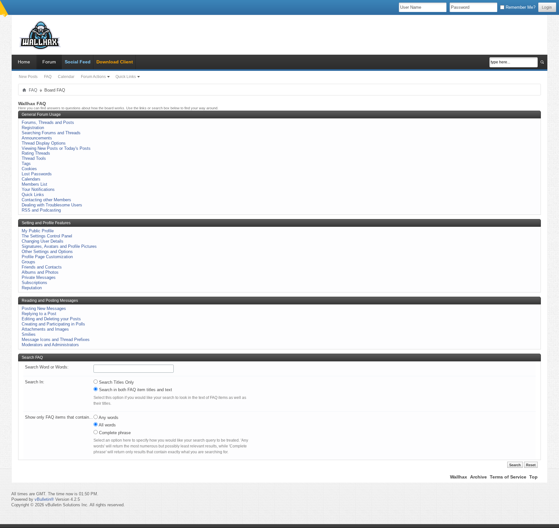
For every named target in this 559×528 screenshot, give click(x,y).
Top (533, 476)
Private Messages (39, 277)
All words (107, 425)
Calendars (31, 179)
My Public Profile (38, 230)
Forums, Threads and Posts (48, 122)
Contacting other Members (46, 199)
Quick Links (125, 76)
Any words (108, 417)
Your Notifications (38, 189)
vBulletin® (44, 499)
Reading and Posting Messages (50, 300)
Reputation (32, 287)
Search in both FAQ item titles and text (135, 389)
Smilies (29, 334)
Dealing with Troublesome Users (52, 205)
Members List (34, 184)
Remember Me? (519, 7)
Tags (26, 163)
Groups (28, 261)
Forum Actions (93, 76)
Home (24, 61)
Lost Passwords (37, 173)
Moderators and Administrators (50, 344)
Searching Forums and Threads (51, 132)
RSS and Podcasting (41, 210)
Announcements (37, 138)
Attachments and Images (45, 329)
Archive (478, 476)
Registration (33, 127)
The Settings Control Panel (47, 236)
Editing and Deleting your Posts (51, 318)
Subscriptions (34, 282)
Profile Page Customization (47, 256)
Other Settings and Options (47, 251)
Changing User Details (42, 241)
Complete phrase (114, 432)
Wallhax (458, 476)
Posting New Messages (44, 308)
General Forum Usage (41, 114)
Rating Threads (36, 153)
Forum (49, 61)
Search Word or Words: (47, 367)
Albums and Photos (40, 272)
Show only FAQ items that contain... (59, 417)
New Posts (28, 76)
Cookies (29, 168)
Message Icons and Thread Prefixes (56, 339)
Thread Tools (34, 158)
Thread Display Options (44, 143)
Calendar (66, 76)
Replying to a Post (39, 313)
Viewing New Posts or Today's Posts (56, 148)
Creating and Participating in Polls (53, 324)
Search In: (34, 382)
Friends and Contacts (42, 267)
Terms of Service (508, 476)
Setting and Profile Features (46, 223)
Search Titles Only (116, 382)
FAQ (47, 76)
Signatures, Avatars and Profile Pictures (59, 246)
